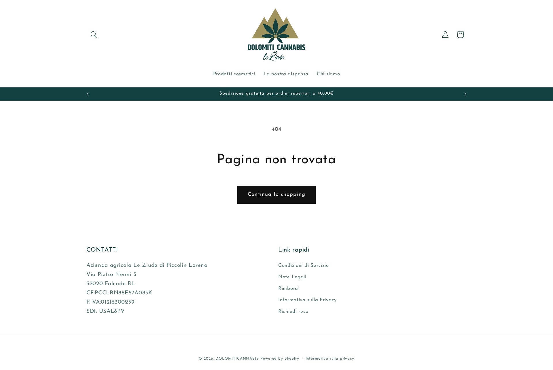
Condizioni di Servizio (303, 265)
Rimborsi (288, 288)
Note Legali (292, 277)
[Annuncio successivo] (465, 94)
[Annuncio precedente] (87, 94)
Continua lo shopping (276, 194)
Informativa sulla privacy (330, 359)
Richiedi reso (293, 311)
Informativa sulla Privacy (307, 300)
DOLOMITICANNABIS (237, 359)
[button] (94, 34)
